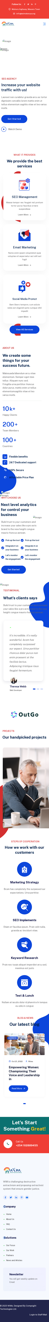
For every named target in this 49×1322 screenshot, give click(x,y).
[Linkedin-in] (32, 4)
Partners (10, 1255)
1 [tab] (34, 689)
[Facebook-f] (25, 4)
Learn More (23, 214)
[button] (5, 456)
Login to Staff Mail (38, 1315)
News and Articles (14, 1260)
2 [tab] (38, 689)
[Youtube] (27, 1197)
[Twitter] (28, 4)
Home (8, 1214)
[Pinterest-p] (35, 4)
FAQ (8, 1224)
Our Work (10, 1250)
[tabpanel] (23, 651)
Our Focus (10, 1245)
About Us (10, 1219)
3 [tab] (41, 689)
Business (12, 1038)
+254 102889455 (27, 1145)
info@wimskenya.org (25, 14)
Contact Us (11, 1229)
